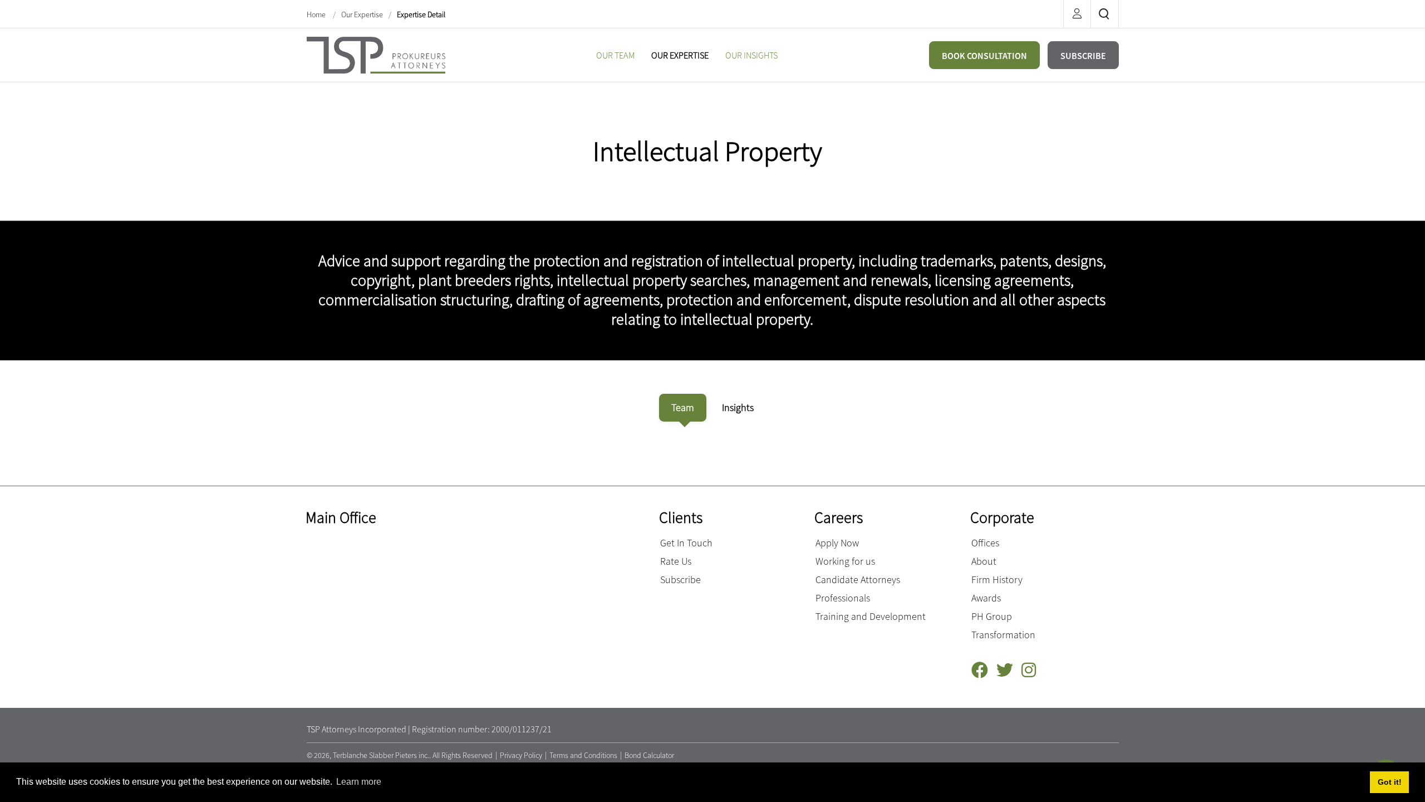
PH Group (991, 616)
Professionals (842, 597)
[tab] (682, 408)
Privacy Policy (521, 755)
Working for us (845, 561)
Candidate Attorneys (857, 579)
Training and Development (870, 616)
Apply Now (837, 542)
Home (317, 14)
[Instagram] (1032, 670)
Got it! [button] (1390, 781)
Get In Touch (686, 542)
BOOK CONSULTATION (984, 55)
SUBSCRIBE (1083, 55)
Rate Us (675, 561)
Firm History (997, 579)
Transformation (1003, 634)
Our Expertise (362, 14)
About (983, 561)
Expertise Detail (421, 14)
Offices (985, 542)
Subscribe (680, 579)
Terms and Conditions (583, 755)
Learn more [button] (358, 781)
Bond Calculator (649, 755)
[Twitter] (1008, 670)
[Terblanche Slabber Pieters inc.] (376, 53)
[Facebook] (983, 670)
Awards (986, 597)
